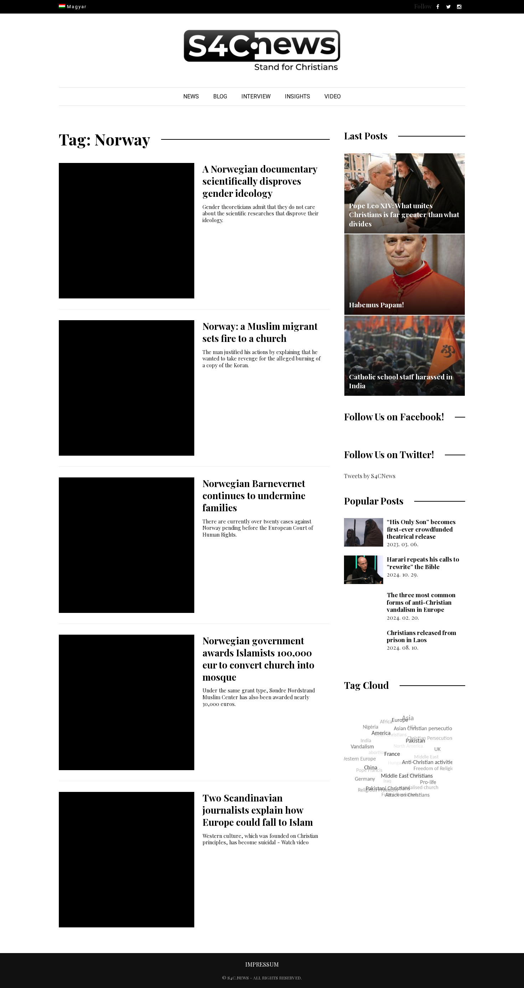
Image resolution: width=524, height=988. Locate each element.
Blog (220, 96)
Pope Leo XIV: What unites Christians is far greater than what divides (404, 214)
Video (332, 96)
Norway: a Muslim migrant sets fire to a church (260, 332)
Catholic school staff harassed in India (400, 381)
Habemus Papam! (376, 304)
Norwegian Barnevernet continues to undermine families (253, 495)
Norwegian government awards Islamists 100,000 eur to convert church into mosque (258, 658)
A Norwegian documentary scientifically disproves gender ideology (259, 181)
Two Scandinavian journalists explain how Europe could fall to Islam (257, 810)
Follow (423, 6)
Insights (297, 96)
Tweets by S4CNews (369, 476)
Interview (256, 96)
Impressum (262, 964)
